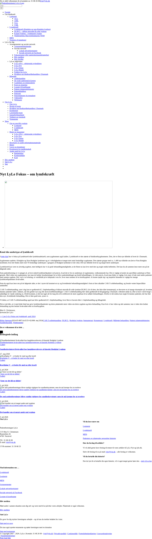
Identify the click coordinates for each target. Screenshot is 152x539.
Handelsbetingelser (8, 536)
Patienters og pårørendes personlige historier (99, 438)
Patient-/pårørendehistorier (139, 320)
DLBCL (65, 320)
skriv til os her (146, 461)
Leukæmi (86, 426)
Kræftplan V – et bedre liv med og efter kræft (17, 358)
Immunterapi (88, 320)
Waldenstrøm (18, 323)
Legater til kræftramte (8, 497)
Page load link (5, 538)
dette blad (4, 257)
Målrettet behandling (121, 320)
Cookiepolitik (72, 534)
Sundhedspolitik (6, 323)
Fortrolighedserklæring (87, 534)
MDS (85, 434)
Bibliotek (13, 76)
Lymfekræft (108, 320)
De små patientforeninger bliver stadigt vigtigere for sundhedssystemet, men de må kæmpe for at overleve (39, 390)
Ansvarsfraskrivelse (104, 534)
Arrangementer (5, 484)
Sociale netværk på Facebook (11, 493)
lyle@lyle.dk (45, 1)
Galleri (2, 345)
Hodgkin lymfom (75, 320)
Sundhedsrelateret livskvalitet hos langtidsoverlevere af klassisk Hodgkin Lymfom (30, 342)
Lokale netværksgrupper (9, 489)
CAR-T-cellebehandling (52, 320)
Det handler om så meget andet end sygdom (16, 405)
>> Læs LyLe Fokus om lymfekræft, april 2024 (18, 316)
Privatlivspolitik (60, 534)
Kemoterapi (98, 320)
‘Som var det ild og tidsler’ (10, 374)
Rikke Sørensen (6, 320)
